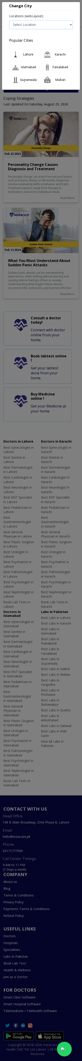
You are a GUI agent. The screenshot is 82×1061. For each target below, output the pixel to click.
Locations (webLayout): (26, 16)
